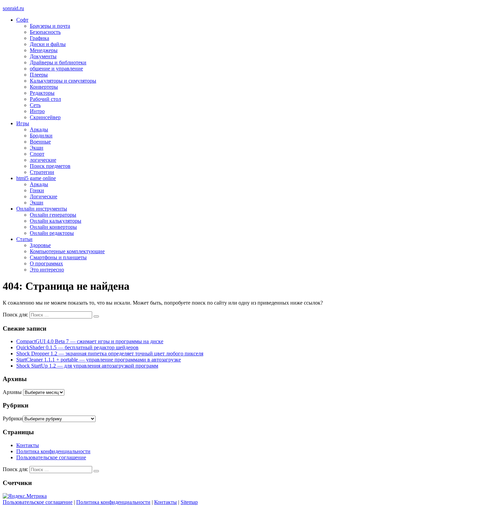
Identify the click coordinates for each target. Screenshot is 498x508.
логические (43, 160)
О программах (46, 263)
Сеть (35, 105)
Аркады (39, 129)
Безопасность (45, 32)
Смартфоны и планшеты (58, 257)
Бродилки (41, 135)
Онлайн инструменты (41, 209)
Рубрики (13, 418)
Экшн (36, 148)
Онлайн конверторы (53, 227)
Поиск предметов (50, 166)
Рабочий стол (45, 99)
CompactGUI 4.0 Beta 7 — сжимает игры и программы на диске (89, 341)
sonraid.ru (13, 8)
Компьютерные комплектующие (67, 251)
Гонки (37, 190)
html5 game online (36, 178)
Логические (43, 196)
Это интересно (47, 269)
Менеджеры (44, 50)
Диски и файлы (48, 44)
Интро (37, 111)
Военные (40, 142)
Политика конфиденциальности (53, 451)
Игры (22, 123)
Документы (43, 56)
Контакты (27, 445)
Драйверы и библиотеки (58, 62)
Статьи (24, 239)
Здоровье (40, 245)
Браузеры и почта (50, 26)
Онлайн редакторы (52, 233)
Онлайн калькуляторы (55, 221)
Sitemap (189, 502)
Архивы (12, 392)
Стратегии (42, 172)
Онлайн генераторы (53, 215)
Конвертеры (44, 87)
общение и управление (56, 68)
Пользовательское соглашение (51, 457)
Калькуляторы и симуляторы (63, 81)
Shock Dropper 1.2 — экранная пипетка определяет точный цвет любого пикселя (109, 353)
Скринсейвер (45, 117)
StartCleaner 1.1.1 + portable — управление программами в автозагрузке (98, 359)
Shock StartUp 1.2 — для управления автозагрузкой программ (87, 366)
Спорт (37, 154)
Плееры (39, 75)
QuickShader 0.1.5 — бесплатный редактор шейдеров (77, 347)
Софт (22, 20)
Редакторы (42, 93)
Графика (39, 38)
